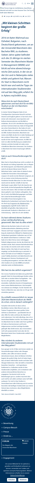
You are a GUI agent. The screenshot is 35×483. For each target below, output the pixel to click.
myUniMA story (17, 16)
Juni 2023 (27, 16)
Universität (2, 16)
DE (28, 3)
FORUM (5, 441)
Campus (8, 16)
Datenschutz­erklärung (17, 475)
